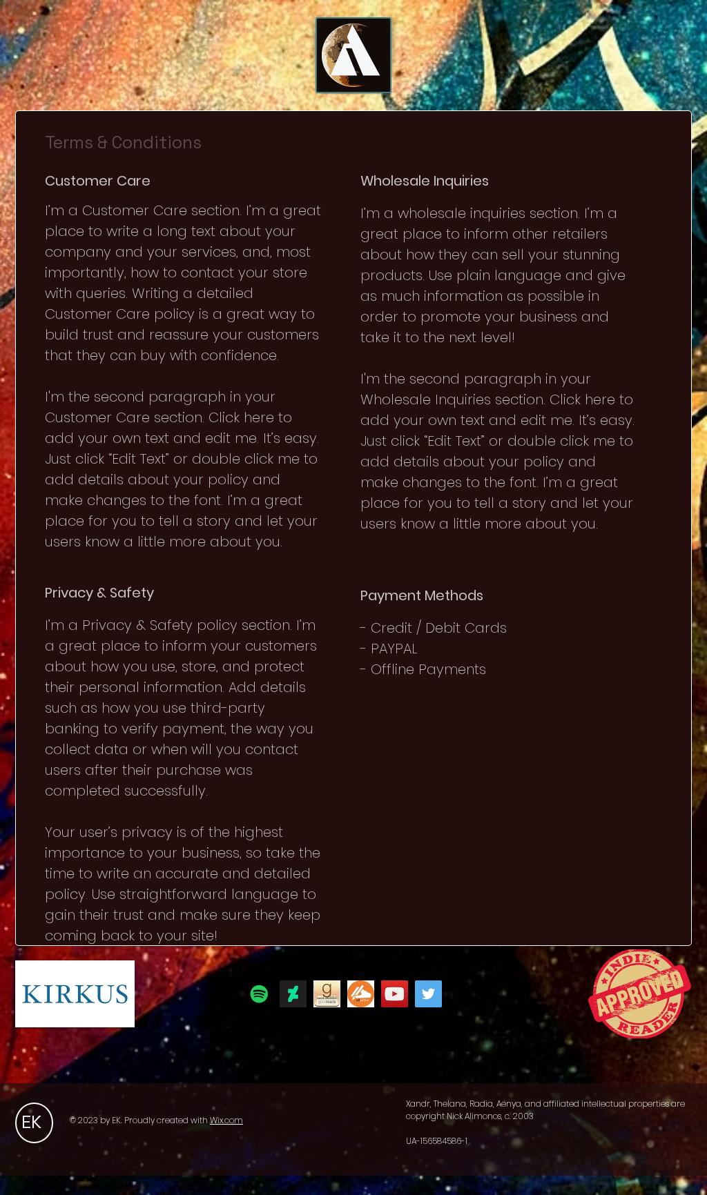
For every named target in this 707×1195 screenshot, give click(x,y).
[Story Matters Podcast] (259, 993)
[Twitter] (428, 993)
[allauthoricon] (360, 993)
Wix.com (226, 1120)
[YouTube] (394, 993)
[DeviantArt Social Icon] (293, 993)
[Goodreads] (326, 993)
